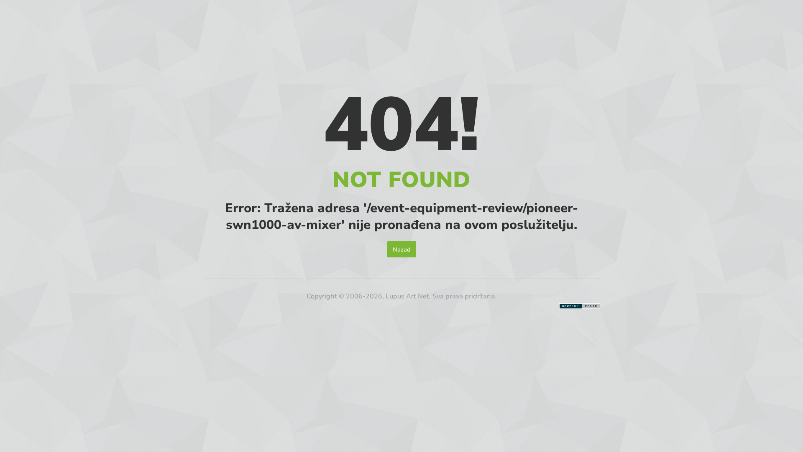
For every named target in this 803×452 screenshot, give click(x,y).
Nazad (402, 249)
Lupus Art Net (407, 295)
